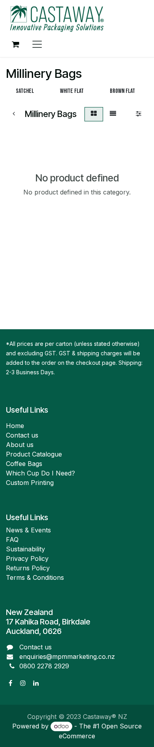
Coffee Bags (24, 464)
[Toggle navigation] (37, 44)
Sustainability (25, 549)
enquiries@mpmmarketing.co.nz (67, 656)
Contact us (22, 435)
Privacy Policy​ (27, 558)
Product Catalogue (34, 454)
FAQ (12, 539)
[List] (113, 114)
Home (15, 426)
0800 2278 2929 (44, 666)
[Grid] (93, 114)
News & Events (28, 530)
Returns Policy (28, 568)
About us (20, 445)
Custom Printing (30, 483)
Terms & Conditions (35, 577)
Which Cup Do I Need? (41, 473)
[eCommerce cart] (15, 44)
